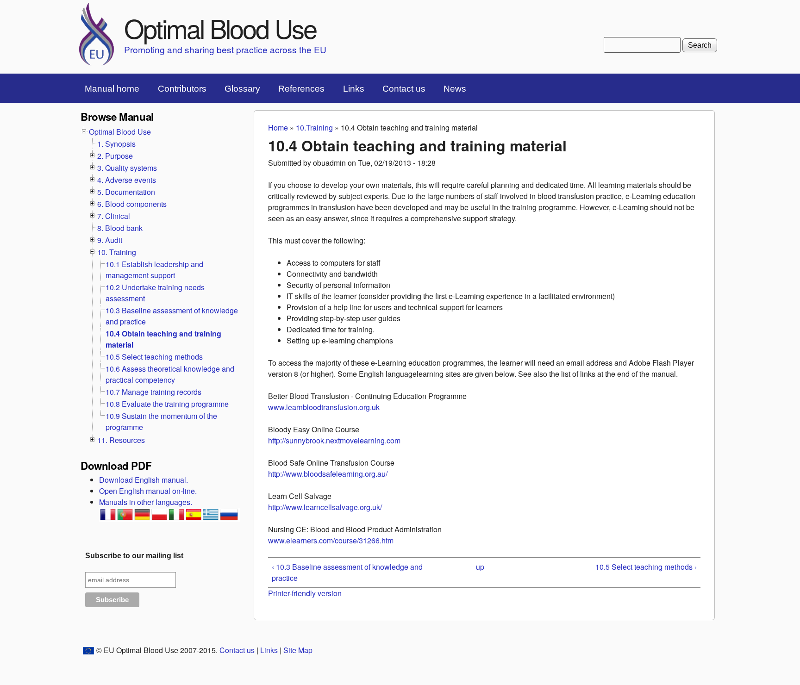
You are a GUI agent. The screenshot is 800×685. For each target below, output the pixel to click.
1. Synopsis (116, 143)
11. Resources (121, 440)
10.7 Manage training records (153, 391)
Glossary (242, 88)
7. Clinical (113, 216)
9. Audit (109, 240)
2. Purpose (115, 155)
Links (353, 88)
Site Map (297, 650)
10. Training (116, 252)
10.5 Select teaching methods (154, 356)
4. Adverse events (126, 179)
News (455, 88)
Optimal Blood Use (220, 27)
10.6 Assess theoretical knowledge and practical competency (170, 374)
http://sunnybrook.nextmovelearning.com (334, 440)
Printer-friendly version (305, 593)
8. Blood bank (120, 228)
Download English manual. (143, 479)
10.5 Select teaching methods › (646, 566)
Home (278, 127)
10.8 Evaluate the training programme (167, 404)
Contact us (403, 88)
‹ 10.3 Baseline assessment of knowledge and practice (347, 572)
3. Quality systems (127, 167)
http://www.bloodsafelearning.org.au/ (328, 473)
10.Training (314, 127)
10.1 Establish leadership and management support (154, 269)
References (301, 88)
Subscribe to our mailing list (134, 556)
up (480, 566)
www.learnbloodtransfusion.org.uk (324, 407)
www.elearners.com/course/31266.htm (331, 540)
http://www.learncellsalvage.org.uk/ (325, 507)
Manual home (112, 88)
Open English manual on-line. (148, 491)
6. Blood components (132, 204)
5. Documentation (126, 192)
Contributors (182, 88)
